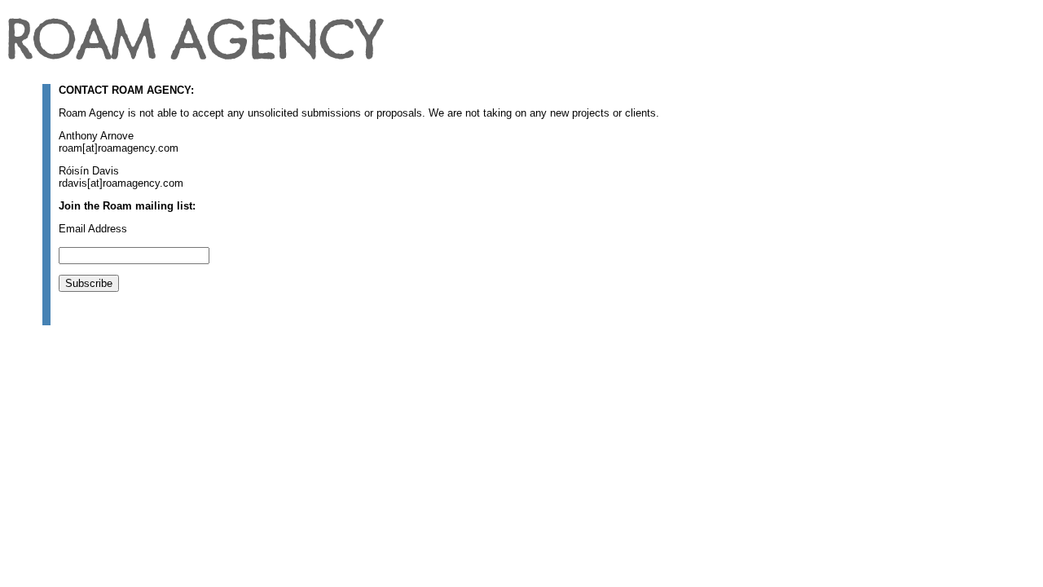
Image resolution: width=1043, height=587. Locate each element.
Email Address (93, 229)
